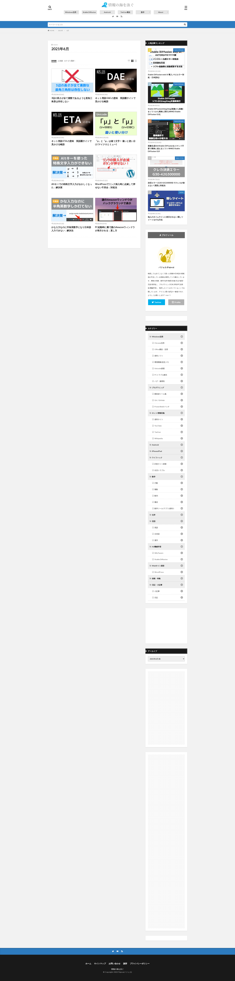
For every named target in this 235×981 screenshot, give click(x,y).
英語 (168, 527)
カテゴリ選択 (69, 61)
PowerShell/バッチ (168, 407)
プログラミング (167, 387)
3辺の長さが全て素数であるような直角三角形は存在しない (71, 100)
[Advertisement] (166, 626)
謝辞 (125, 963)
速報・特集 (167, 578)
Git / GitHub (168, 400)
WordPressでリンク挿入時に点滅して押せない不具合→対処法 (115, 186)
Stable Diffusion (89, 12)
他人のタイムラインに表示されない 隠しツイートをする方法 (165, 218)
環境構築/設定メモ (168, 362)
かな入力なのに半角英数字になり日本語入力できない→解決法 (71, 229)
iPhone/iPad (167, 451)
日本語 (168, 534)
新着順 (54, 61)
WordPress (168, 572)
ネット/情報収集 (167, 413)
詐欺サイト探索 (168, 464)
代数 (168, 483)
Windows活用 (70, 12)
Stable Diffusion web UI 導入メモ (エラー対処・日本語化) (166, 75)
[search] (184, 24)
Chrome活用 (168, 343)
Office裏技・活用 (168, 349)
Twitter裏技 (125, 12)
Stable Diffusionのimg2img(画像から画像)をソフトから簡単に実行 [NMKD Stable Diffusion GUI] (165, 111)
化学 (167, 515)
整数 (168, 489)
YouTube (168, 426)
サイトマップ (100, 963)
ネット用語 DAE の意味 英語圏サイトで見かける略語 (115, 100)
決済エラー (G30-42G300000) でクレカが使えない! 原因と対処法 (166, 184)
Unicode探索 (168, 368)
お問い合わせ (114, 963)
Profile (178, 302)
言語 (167, 521)
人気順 (60, 61)
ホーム (88, 963)
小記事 (168, 591)
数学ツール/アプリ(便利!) (168, 508)
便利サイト (168, 419)
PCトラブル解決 (168, 375)
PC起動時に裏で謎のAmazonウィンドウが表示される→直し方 (115, 229)
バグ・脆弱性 (168, 381)
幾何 (168, 502)
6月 (68, 30)
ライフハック (167, 457)
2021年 (60, 30)
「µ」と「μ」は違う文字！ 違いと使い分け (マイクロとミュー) (115, 143)
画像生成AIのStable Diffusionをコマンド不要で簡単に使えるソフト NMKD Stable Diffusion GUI (166, 148)
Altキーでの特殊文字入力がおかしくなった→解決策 (71, 186)
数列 (168, 496)
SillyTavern (168, 553)
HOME (52, 30)
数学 (142, 12)
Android (107, 12)
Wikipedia (168, 438)
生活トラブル (179, 158)
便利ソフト (168, 356)
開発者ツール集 (168, 394)
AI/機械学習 (167, 547)
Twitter (181, 192)
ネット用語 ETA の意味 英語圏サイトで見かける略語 (71, 143)
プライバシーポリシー (140, 963)
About (160, 12)
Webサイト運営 (167, 566)
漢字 (168, 540)
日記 (168, 597)
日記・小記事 (167, 585)
